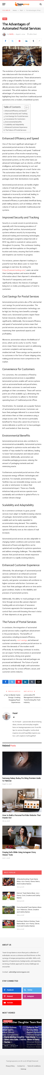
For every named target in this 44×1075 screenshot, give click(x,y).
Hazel (11, 34)
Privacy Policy (10, 1066)
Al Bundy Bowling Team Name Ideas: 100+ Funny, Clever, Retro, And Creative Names (28, 881)
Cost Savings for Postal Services (16, 116)
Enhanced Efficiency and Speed (16, 111)
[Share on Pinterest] (19, 41)
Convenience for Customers (15, 119)
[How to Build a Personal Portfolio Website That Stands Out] (22, 800)
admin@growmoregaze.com (19, 972)
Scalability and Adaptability (14, 125)
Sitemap (23, 1069)
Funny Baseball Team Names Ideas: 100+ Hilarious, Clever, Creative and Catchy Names (29, 909)
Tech (4, 19)
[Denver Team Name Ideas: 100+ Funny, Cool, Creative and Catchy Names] (8, 896)
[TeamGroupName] (22, 4)
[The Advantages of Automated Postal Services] (22, 56)
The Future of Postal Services (15, 130)
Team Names (8, 1021)
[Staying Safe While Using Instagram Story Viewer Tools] (22, 837)
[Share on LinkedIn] (26, 41)
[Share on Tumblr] (33, 41)
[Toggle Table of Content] (25, 107)
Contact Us (21, 1066)
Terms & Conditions (33, 1066)
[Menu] (3, 4)
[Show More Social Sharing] (39, 41)
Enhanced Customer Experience (16, 127)
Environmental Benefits (13, 122)
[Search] (40, 4)
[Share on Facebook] (5, 41)
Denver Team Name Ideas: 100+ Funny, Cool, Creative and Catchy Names (28, 895)
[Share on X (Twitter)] (12, 41)
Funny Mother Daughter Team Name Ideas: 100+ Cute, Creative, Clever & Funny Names (21, 1039)
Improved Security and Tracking (16, 114)
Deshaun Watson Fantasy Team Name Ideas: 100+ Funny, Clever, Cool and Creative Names (28, 923)
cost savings (22, 640)
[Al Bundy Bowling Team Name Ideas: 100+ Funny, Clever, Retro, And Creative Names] (8, 882)
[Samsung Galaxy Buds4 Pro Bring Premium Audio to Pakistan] (22, 763)
